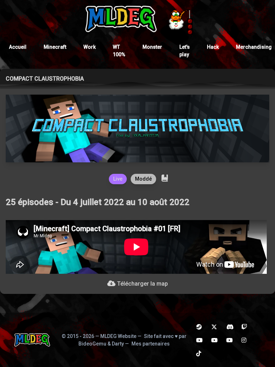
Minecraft (55, 47)
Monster (152, 47)
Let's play (184, 50)
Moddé (143, 179)
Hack (213, 47)
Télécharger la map (142, 283)
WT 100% (119, 50)
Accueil (17, 47)
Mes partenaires (150, 344)
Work (89, 47)
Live (117, 179)
